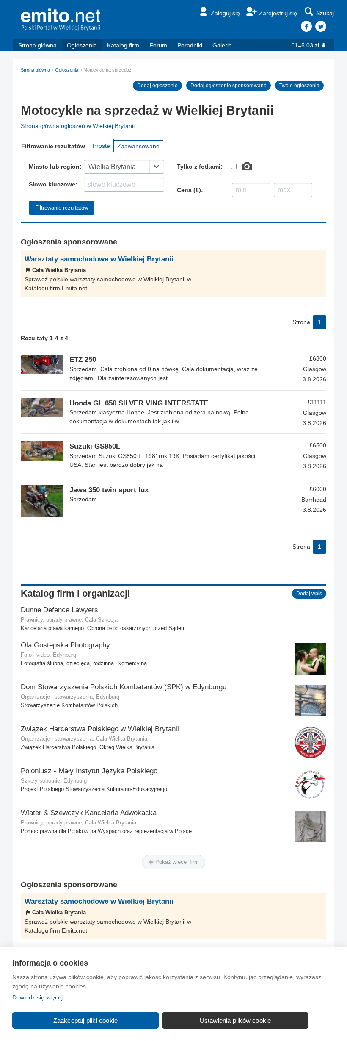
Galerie (222, 45)
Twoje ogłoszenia (299, 86)
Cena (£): (190, 189)
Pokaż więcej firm (176, 862)
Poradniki (189, 45)
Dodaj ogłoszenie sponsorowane (228, 86)
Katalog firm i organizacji (75, 593)
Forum (158, 45)
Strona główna (37, 45)
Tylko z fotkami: (200, 166)
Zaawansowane (138, 146)
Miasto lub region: (55, 166)
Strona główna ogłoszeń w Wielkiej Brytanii (78, 125)
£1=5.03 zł (305, 45)
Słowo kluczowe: (53, 184)
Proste (101, 145)
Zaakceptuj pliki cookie (85, 1020)
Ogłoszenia (82, 45)
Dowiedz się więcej (37, 997)
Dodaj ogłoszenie (157, 86)
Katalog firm (123, 45)
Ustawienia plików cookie (235, 1020)
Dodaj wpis (309, 594)
